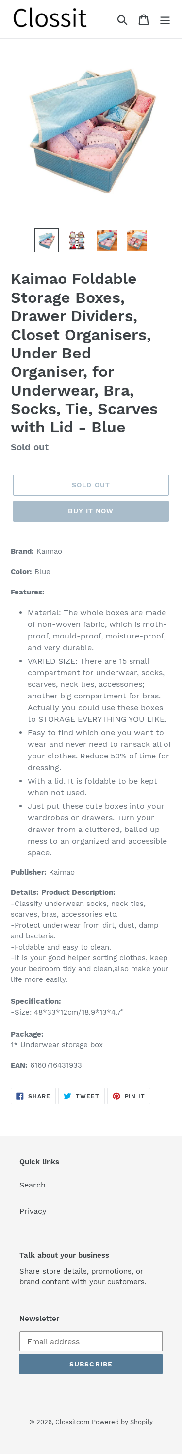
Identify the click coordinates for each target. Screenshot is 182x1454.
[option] (47, 240)
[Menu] (165, 19)
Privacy (33, 1211)
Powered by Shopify (122, 1421)
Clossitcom (72, 1421)
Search (32, 1184)
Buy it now (91, 511)
